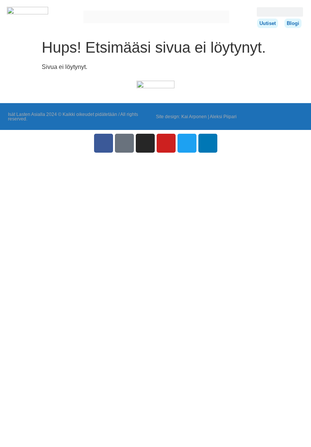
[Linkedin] (207, 143)
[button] (88, 17)
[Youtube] (166, 143)
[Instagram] (145, 143)
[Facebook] (103, 143)
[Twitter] (186, 143)
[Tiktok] (124, 143)
